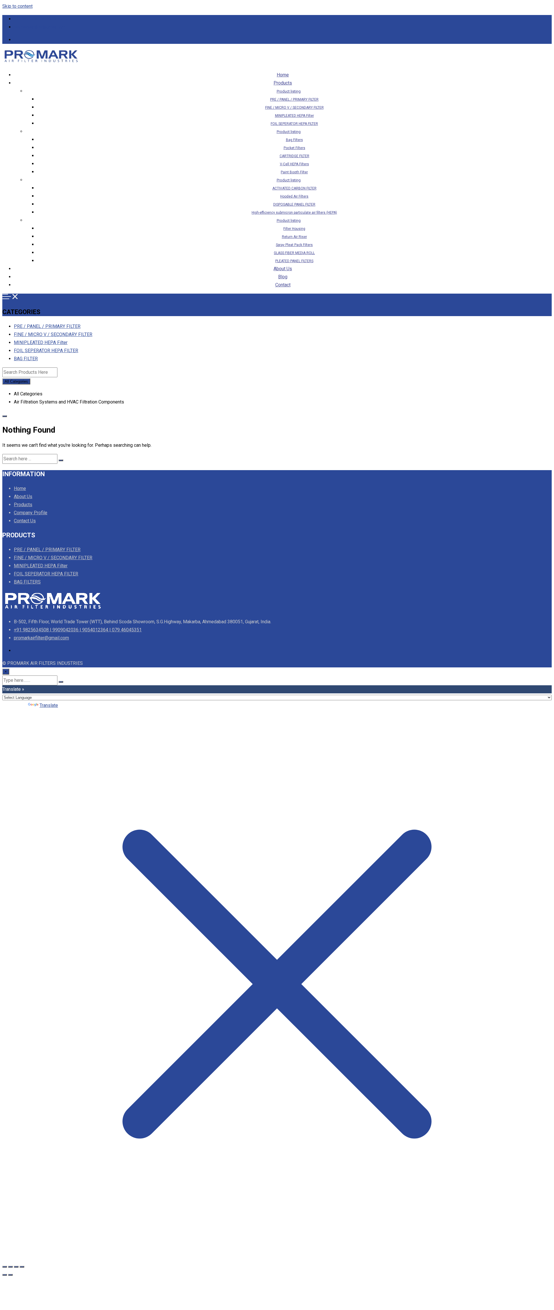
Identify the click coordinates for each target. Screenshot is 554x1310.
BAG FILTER (26, 358)
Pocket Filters (294, 148)
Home (283, 75)
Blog (282, 276)
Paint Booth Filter (294, 172)
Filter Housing (294, 229)
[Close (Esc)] (22, 1267)
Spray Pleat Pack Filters (294, 245)
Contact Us (25, 520)
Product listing (289, 91)
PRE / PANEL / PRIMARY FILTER (294, 99)
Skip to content (17, 6)
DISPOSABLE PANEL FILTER (294, 204)
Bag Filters (294, 140)
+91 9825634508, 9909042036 (42, 19)
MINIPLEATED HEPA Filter (294, 116)
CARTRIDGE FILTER (294, 156)
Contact (283, 285)
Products (283, 83)
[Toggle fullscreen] (10, 1267)
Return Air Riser (294, 237)
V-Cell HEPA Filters (294, 164)
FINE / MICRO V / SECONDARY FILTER (294, 108)
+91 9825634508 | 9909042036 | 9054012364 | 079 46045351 (78, 630)
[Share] (16, 1267)
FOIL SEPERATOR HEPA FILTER (294, 124)
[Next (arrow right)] (10, 1275)
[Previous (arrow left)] (4, 1275)
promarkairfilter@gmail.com (39, 27)
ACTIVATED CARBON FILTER (294, 188)
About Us (283, 268)
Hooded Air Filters (294, 196)
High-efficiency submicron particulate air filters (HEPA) (294, 213)
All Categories (16, 381)
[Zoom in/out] (4, 1267)
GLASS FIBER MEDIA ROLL (294, 253)
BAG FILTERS (27, 582)
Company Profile (30, 512)
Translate (49, 705)
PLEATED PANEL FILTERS (294, 261)
